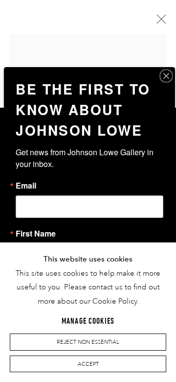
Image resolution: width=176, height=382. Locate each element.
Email (26, 186)
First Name (36, 234)
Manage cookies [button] (88, 321)
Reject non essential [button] (88, 342)
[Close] (166, 76)
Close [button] (159, 22)
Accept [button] (88, 364)
